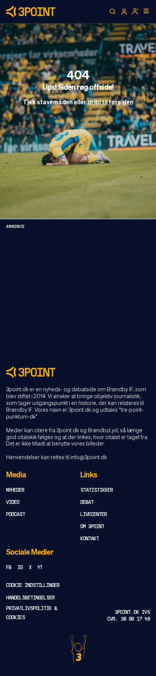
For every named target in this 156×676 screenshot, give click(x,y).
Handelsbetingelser (30, 598)
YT (39, 567)
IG (20, 567)
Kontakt (89, 538)
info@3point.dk (88, 457)
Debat (87, 502)
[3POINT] (78, 372)
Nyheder (15, 490)
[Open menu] (146, 11)
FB (8, 567)
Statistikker (96, 490)
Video (12, 502)
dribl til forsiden (110, 103)
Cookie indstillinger (32, 585)
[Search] (112, 11)
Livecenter (93, 514)
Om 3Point (92, 526)
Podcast (15, 514)
